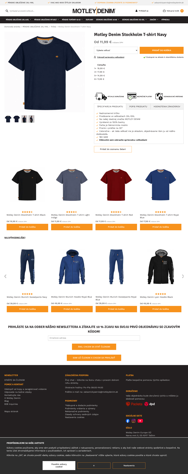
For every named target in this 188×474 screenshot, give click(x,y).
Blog (6, 401)
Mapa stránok (11, 411)
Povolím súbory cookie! (59, 465)
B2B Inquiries (11, 404)
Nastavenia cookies (74, 417)
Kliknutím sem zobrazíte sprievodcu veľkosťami (123, 140)
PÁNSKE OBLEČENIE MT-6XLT (45, 20)
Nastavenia (129, 465)
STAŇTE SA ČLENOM (14, 380)
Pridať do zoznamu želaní (113, 149)
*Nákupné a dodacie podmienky (81, 405)
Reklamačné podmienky (77, 411)
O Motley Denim (12, 398)
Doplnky (89, 20)
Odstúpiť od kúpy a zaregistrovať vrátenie (25, 389)
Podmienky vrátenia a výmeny (80, 408)
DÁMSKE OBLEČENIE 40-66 (106, 20)
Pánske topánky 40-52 (71, 20)
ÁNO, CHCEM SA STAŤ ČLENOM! (94, 347)
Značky (153, 20)
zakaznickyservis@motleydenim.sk (169, 3)
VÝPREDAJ (165, 20)
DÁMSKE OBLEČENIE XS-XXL (133, 20)
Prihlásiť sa (143, 11)
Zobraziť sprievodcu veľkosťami (110, 57)
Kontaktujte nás (12, 395)
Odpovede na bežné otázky (18, 392)
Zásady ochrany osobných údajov (82, 414)
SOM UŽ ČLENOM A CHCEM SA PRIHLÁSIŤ (94, 358)
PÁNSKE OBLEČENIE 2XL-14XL (17, 20)
